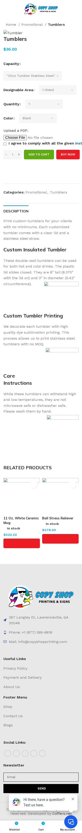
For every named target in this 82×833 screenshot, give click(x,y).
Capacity (11, 64)
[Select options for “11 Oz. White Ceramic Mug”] (21, 543)
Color (8, 118)
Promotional (32, 24)
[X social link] (16, 753)
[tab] (15, 210)
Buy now (68, 154)
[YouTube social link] (33, 753)
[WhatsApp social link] (42, 753)
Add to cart (38, 154)
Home (11, 24)
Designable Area (18, 90)
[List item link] (41, 620)
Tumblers (56, 24)
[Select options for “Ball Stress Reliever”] (60, 539)
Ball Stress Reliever (57, 518)
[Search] (73, 9)
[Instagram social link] (25, 753)
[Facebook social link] (7, 753)
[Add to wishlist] (5, 175)
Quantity (11, 104)
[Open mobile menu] (9, 9)
